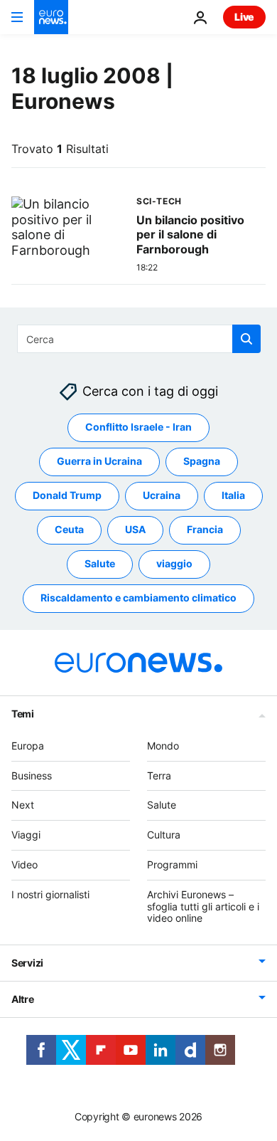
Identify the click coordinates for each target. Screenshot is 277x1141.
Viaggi (25, 835)
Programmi (172, 864)
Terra (159, 775)
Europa (27, 746)
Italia (233, 496)
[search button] (246, 339)
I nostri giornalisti (50, 894)
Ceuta (69, 530)
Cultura (163, 835)
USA (135, 530)
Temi (22, 714)
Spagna (201, 462)
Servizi (27, 963)
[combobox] (139, 339)
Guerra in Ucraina (99, 462)
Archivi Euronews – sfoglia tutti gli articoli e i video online (203, 906)
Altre (22, 1000)
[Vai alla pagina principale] (51, 17)
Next (22, 805)
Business (31, 775)
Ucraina (161, 496)
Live (244, 17)
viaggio (174, 564)
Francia (205, 530)
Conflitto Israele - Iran (138, 427)
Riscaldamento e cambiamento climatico (138, 598)
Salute (100, 564)
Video (24, 864)
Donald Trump (67, 496)
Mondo (163, 746)
